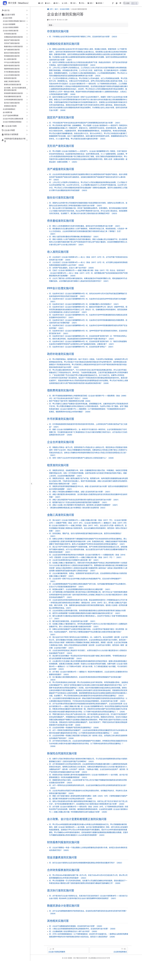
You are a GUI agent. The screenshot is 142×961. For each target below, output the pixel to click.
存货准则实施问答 (58, 31)
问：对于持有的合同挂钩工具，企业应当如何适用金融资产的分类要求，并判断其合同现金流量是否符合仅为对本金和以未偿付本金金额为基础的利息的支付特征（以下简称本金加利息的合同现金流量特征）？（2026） (88, 743)
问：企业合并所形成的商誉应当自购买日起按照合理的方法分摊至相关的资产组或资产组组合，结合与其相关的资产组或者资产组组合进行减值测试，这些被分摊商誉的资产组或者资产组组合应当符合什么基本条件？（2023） (88, 177)
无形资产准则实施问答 (60, 146)
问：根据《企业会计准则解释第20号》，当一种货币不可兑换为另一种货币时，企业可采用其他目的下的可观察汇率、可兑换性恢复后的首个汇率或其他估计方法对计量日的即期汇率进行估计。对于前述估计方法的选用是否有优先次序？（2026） (88, 432)
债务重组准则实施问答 (60, 220)
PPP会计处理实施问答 (60, 288)
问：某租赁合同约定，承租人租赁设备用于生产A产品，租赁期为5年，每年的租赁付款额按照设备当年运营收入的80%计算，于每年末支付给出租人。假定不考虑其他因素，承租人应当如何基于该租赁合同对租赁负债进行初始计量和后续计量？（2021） (88, 481)
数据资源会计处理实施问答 (63, 905)
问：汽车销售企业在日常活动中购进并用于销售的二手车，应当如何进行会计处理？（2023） (83, 37)
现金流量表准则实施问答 (62, 857)
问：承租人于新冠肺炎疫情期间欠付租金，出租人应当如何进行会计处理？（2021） (80, 492)
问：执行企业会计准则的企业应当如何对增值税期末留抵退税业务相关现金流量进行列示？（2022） (86, 863)
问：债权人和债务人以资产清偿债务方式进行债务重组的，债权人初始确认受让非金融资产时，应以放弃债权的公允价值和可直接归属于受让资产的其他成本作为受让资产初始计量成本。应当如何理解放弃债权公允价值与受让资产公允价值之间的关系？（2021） (88, 242)
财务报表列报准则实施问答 (63, 842)
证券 (64, 3)
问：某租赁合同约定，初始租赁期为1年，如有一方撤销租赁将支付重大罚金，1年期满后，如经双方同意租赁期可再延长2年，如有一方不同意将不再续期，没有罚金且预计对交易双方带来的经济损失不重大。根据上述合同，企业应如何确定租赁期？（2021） (88, 473)
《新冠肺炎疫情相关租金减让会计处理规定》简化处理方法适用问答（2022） (77, 508)
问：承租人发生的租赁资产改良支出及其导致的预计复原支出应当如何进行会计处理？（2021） (84, 500)
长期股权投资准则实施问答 (63, 43)
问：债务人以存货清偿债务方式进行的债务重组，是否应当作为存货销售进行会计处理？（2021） (85, 226)
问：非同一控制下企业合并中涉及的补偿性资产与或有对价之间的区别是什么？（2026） (82, 458)
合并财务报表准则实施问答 (63, 870)
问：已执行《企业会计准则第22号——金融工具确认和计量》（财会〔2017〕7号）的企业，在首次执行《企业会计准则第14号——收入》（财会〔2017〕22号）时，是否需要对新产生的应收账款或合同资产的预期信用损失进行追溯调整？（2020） (88, 273)
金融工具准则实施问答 (60, 515)
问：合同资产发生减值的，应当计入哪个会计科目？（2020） (72, 268)
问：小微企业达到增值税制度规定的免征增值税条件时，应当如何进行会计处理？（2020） (82, 929)
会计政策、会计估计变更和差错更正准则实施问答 (77, 819)
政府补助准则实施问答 (60, 354)
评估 (81, 3)
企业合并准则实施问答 (60, 442)
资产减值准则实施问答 (60, 169)
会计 (47, 3)
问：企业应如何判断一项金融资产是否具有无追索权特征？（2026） (74, 727)
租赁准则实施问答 (58, 465)
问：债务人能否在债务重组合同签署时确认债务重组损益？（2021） (74, 237)
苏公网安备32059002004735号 (99, 958)
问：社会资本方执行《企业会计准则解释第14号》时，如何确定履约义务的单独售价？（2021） (84, 304)
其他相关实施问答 (58, 920)
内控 (72, 3)
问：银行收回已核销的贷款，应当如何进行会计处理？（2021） (72, 621)
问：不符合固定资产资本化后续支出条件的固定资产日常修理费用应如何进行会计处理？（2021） (85, 123)
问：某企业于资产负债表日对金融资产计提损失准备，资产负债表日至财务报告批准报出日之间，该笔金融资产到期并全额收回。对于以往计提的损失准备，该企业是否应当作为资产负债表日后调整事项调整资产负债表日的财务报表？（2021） (88, 549)
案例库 (100, 3)
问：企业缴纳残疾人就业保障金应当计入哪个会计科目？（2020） (73, 931)
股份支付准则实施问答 (60, 197)
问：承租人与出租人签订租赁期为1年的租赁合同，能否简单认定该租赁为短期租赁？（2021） (84, 505)
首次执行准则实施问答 (60, 890)
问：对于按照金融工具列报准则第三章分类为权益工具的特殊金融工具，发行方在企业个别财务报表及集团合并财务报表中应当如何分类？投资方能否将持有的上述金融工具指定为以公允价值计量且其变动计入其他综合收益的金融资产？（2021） (88, 594)
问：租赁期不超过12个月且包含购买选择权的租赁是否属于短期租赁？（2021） (78, 502)
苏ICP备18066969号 (80, 958)
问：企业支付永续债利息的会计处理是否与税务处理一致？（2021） (74, 560)
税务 (91, 3)
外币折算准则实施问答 (60, 418)
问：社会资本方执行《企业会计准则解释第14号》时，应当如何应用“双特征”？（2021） (81, 347)
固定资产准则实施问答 (60, 117)
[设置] (120, 3)
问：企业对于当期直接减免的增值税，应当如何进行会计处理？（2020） (76, 926)
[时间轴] (113, 3)
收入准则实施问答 (58, 251)
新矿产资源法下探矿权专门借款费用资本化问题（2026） (70, 401)
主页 (41, 3)
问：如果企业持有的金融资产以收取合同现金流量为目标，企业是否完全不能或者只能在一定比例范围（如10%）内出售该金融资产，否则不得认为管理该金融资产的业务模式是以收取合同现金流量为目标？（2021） (88, 631)
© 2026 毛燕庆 (67, 958)
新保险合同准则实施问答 (62, 753)
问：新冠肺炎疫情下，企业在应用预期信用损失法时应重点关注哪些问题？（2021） (80, 589)
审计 (56, 3)
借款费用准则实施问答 (60, 390)
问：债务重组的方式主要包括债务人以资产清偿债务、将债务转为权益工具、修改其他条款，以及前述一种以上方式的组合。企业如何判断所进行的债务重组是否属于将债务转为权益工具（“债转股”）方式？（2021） (88, 231)
